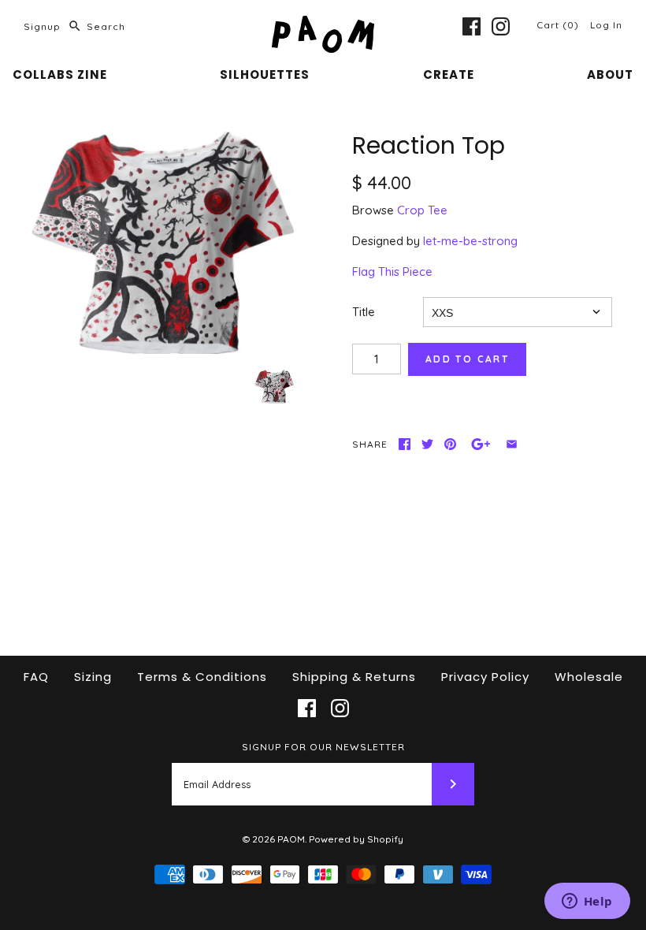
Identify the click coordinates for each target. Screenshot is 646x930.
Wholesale (589, 676)
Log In (606, 25)
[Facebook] (471, 26)
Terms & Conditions (202, 676)
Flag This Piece (392, 271)
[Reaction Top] (163, 243)
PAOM (291, 839)
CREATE (448, 74)
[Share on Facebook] (404, 444)
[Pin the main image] (450, 444)
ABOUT (610, 74)
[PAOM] (323, 24)
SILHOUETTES (265, 74)
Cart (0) (559, 25)
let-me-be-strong (470, 240)
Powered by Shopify (356, 839)
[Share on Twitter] (427, 444)
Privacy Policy (485, 676)
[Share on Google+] (481, 444)
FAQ (36, 676)
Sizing (93, 676)
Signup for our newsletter (323, 747)
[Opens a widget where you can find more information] (587, 902)
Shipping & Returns (354, 676)
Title (363, 311)
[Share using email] (512, 444)
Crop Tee (422, 210)
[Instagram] (501, 26)
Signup (42, 26)
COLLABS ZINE (60, 74)
